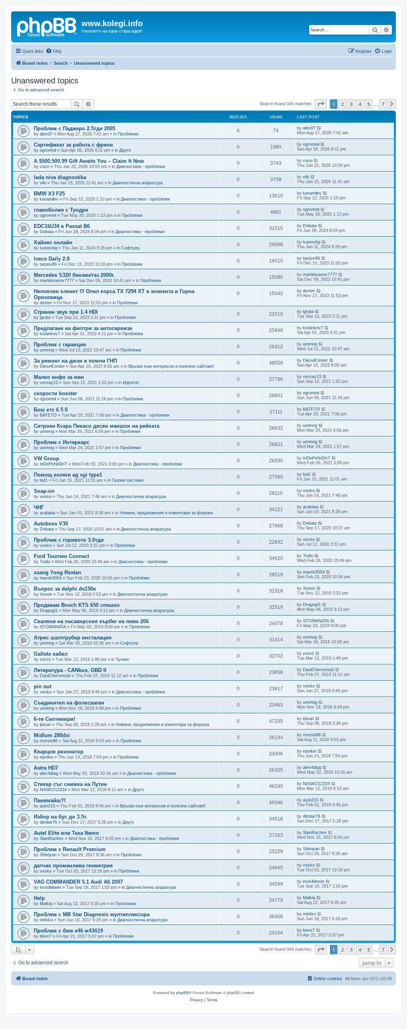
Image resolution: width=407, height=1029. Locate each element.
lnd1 (44, 480)
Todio (45, 561)
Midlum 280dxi (52, 735)
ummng (47, 350)
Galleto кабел (51, 654)
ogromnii (48, 150)
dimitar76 (48, 822)
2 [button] (342, 104)
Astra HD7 (46, 768)
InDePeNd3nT (53, 463)
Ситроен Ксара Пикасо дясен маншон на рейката (96, 426)
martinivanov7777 (57, 280)
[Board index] (47, 26)
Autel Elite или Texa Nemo (66, 833)
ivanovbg (48, 247)
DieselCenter (52, 366)
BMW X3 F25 (49, 194)
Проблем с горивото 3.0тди (69, 540)
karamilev (49, 199)
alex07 (46, 133)
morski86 (49, 740)
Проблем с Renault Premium (70, 849)
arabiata (47, 512)
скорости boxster (55, 393)
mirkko (46, 919)
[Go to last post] (319, 127)
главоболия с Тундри (61, 210)
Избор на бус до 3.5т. (60, 817)
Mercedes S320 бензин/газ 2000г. (74, 275)
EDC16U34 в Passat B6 (62, 226)
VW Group (46, 458)
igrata (45, 317)
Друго (125, 150)
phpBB (182, 992)
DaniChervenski (55, 675)
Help (39, 898)
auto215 (47, 805)
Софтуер (130, 247)
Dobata (47, 231)
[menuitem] (54, 51)
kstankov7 (50, 333)
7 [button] (383, 104)
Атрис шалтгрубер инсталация (73, 638)
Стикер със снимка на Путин (70, 784)
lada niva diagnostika (60, 177)
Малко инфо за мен (59, 377)
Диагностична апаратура (137, 182)
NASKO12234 (53, 789)
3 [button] (351, 104)
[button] (321, 104)
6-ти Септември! (54, 719)
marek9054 (51, 577)
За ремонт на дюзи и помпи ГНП (75, 361)
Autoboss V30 (51, 524)
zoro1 (45, 659)
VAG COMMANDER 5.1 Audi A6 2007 (78, 882)
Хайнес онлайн (53, 242)
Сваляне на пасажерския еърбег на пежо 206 (91, 621)
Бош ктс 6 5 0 (51, 410)
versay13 (49, 382)
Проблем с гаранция (60, 345)
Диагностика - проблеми (140, 166)
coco (44, 166)
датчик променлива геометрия (73, 866)
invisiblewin (50, 887)
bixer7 (46, 936)
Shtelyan (48, 854)
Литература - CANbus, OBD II (70, 670)
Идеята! (131, 382)
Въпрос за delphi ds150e (65, 589)
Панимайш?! (50, 800)
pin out (42, 686)
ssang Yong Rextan (57, 572)
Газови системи (127, 480)
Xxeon (46, 594)
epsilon (46, 757)
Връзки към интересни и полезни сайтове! (171, 366)
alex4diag (49, 773)
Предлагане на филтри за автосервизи (83, 328)
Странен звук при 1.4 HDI (66, 312)
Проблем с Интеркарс (61, 442)
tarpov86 (48, 264)
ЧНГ (39, 507)
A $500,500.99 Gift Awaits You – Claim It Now (89, 161)
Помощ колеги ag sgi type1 (68, 475)
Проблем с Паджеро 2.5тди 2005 (74, 128)
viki (43, 182)
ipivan (45, 724)
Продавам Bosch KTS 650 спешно (77, 605)
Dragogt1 (49, 610)
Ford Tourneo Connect (61, 556)
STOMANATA (53, 626)
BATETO (48, 415)
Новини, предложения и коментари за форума (166, 512)
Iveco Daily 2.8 (52, 259)
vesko (46, 496)
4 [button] (360, 104)
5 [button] (368, 104)
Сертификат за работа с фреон (73, 145)
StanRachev (52, 838)
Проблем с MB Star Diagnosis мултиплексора (91, 914)
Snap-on (44, 491)
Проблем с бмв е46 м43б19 (68, 931)
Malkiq (46, 903)
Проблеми (128, 133)
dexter (46, 302)
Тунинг (122, 659)
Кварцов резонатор (58, 752)
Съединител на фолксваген (69, 703)
